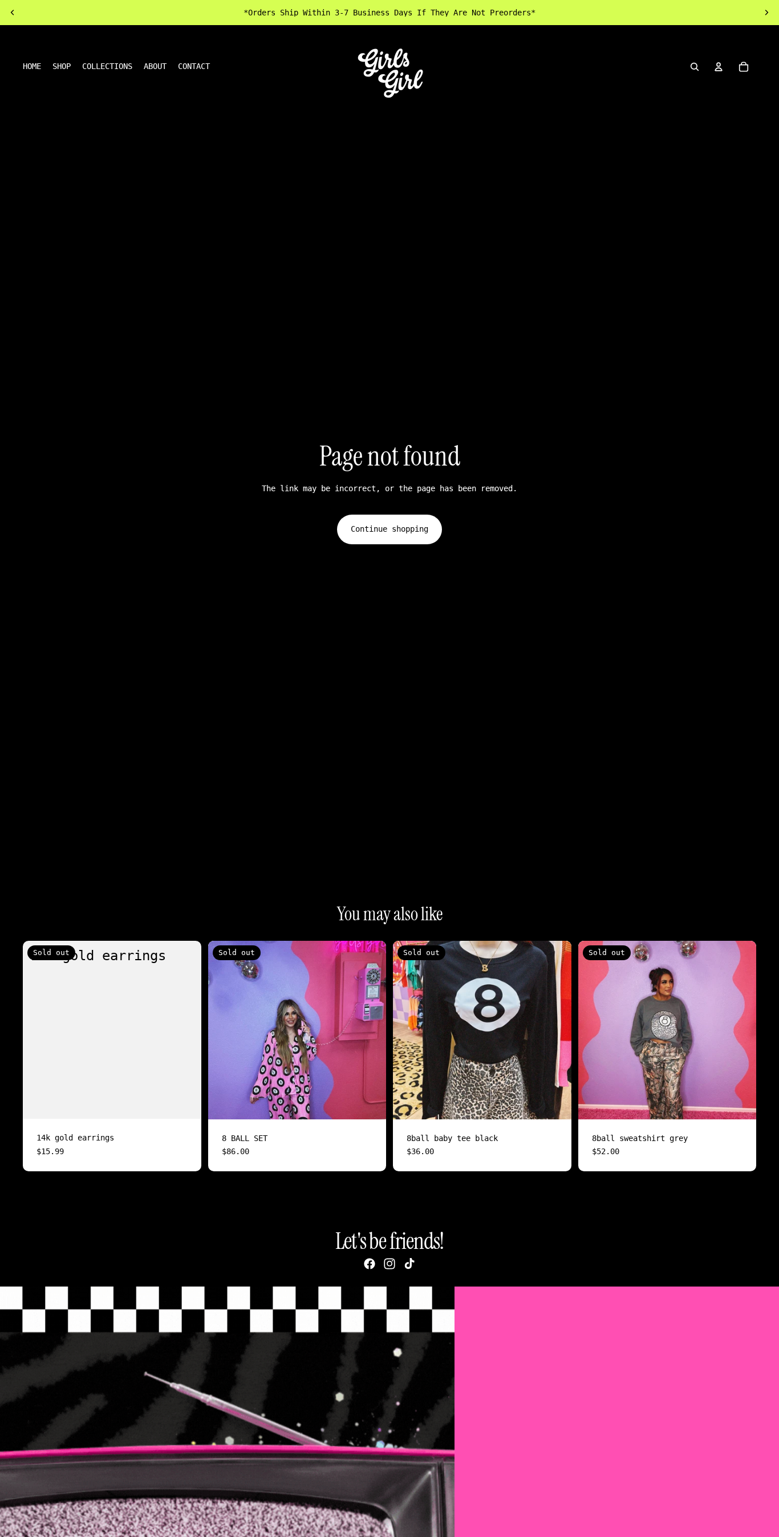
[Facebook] (369, 1264)
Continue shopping (389, 528)
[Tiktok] (409, 1264)
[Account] (718, 66)
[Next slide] (766, 12)
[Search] (694, 66)
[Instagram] (389, 1264)
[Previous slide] (12, 12)
